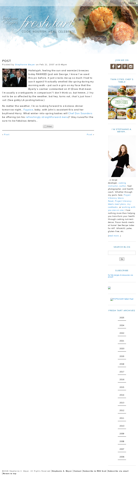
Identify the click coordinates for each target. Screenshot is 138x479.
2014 (121, 395)
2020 (121, 348)
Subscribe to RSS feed (94, 471)
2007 (121, 449)
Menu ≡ (132, 3)
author (122, 186)
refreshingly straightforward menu (47, 117)
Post (6, 134)
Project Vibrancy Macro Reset (119, 198)
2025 (121, 317)
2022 (121, 333)
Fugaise (28, 109)
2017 (121, 372)
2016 (121, 379)
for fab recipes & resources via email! (120, 276)
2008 (121, 441)
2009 (121, 433)
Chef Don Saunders (80, 113)
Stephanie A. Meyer (62, 471)
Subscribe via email (118, 471)
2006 (121, 457)
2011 (121, 418)
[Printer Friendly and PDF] (48, 126)
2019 (121, 356)
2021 (121, 341)
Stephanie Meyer (25, 64)
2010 (121, 426)
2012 (121, 410)
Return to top (9, 473)
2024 (121, 325)
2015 (121, 387)
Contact (77, 471)
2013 (121, 402)
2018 (121, 364)
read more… (114, 236)
